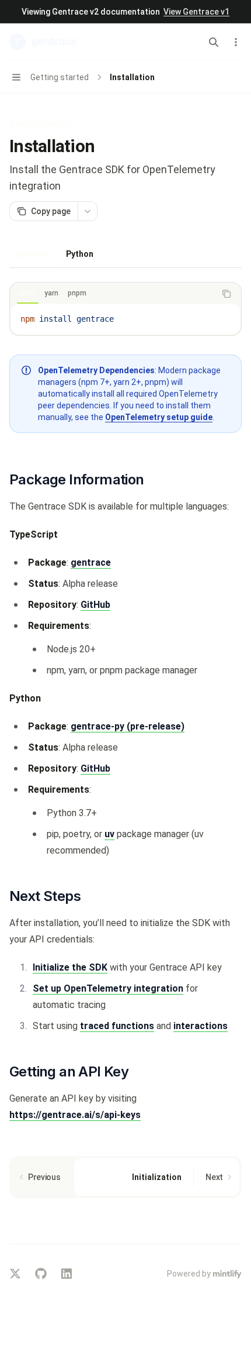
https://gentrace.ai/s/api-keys (75, 1114)
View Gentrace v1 (196, 11)
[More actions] (236, 42)
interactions (200, 1025)
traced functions (117, 1025)
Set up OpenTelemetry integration (108, 988)
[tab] (30, 253)
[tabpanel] (125, 362)
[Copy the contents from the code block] (226, 293)
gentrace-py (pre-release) (127, 726)
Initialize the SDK (70, 967)
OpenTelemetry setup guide (158, 417)
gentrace (91, 562)
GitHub (95, 604)
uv (109, 834)
